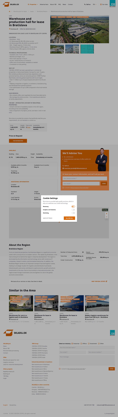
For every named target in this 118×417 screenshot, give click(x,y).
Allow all (69, 218)
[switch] (73, 206)
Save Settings (47, 218)
